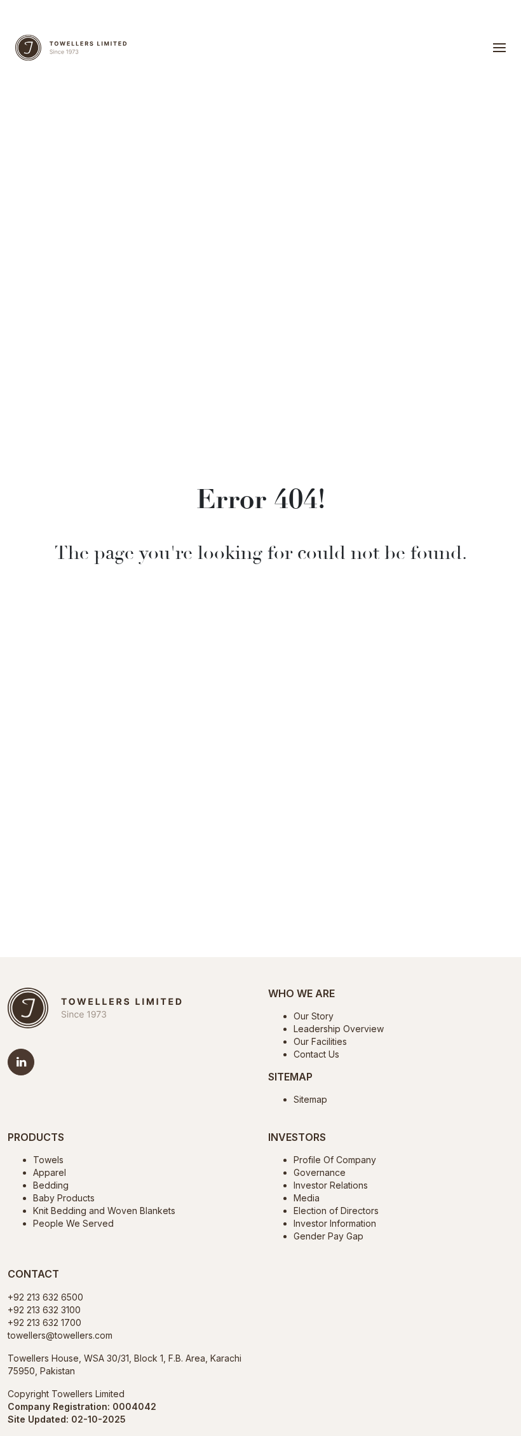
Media (307, 1197)
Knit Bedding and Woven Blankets (104, 1210)
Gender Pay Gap (328, 1236)
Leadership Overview (339, 1028)
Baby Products (64, 1197)
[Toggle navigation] (499, 48)
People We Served (73, 1223)
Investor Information (335, 1223)
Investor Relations (331, 1185)
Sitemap (310, 1099)
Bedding (51, 1185)
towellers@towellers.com (60, 1335)
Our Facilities (320, 1041)
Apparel (49, 1172)
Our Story (314, 1016)
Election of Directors (336, 1210)
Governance (320, 1172)
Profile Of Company (335, 1159)
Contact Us (316, 1054)
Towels (48, 1159)
